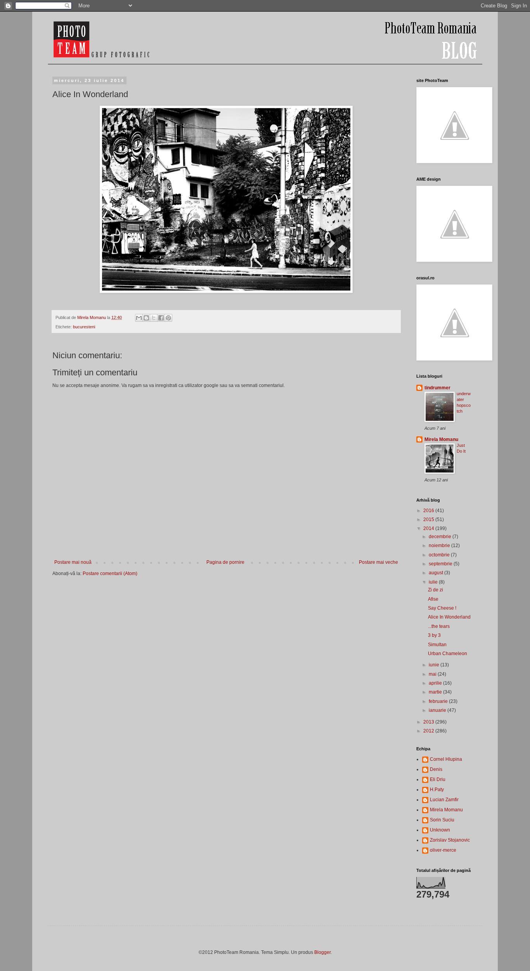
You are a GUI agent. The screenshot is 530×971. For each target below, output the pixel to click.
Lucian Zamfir (444, 799)
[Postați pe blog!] (146, 318)
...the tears (439, 626)
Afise (433, 599)
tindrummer (437, 387)
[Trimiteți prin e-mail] (139, 318)
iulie (434, 582)
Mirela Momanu (441, 439)
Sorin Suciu (442, 820)
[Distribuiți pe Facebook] (161, 318)
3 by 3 (434, 635)
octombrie (440, 555)
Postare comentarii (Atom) (110, 573)
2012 (429, 731)
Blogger (322, 952)
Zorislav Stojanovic (450, 840)
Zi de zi (435, 590)
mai (433, 674)
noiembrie (440, 545)
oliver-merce (443, 850)
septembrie (441, 564)
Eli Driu (437, 779)
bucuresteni (84, 326)
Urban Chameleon (447, 653)
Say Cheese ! (442, 608)
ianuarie (438, 710)
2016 (429, 510)
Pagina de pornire (225, 562)
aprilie (436, 683)
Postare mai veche (378, 562)
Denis (436, 769)
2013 (429, 722)
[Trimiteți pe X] (154, 318)
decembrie (440, 536)
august (436, 572)
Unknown (440, 830)
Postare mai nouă (73, 562)
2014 (429, 528)
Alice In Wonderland (449, 617)
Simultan (437, 644)
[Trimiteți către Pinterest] (168, 318)
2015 (429, 519)
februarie (439, 701)
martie (436, 692)
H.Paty (437, 789)
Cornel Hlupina (446, 759)
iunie (434, 665)
